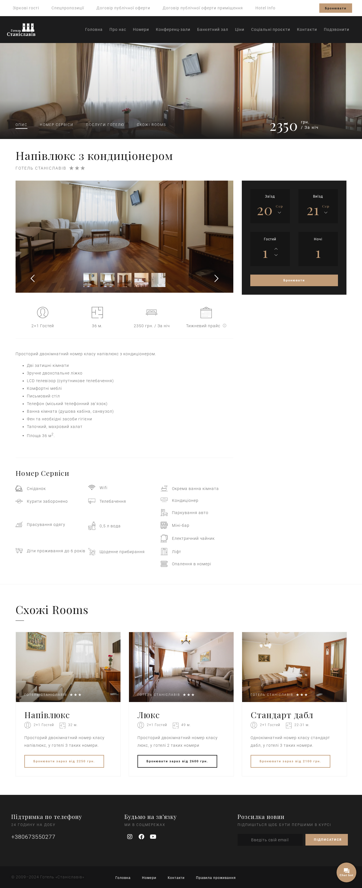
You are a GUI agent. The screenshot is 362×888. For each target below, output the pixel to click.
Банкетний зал (212, 29)
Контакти (307, 29)
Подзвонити (336, 29)
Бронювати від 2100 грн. (290, 761)
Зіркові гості (26, 8)
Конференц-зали (173, 29)
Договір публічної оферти (123, 8)
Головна (94, 29)
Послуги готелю (105, 125)
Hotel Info (265, 8)
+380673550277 (33, 836)
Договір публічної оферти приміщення (203, 8)
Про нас (117, 29)
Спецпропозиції (67, 8)
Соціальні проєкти (270, 29)
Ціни (239, 29)
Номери (141, 29)
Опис (21, 125)
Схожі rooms (151, 125)
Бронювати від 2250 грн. (64, 761)
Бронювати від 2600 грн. (177, 761)
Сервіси (57, 125)
